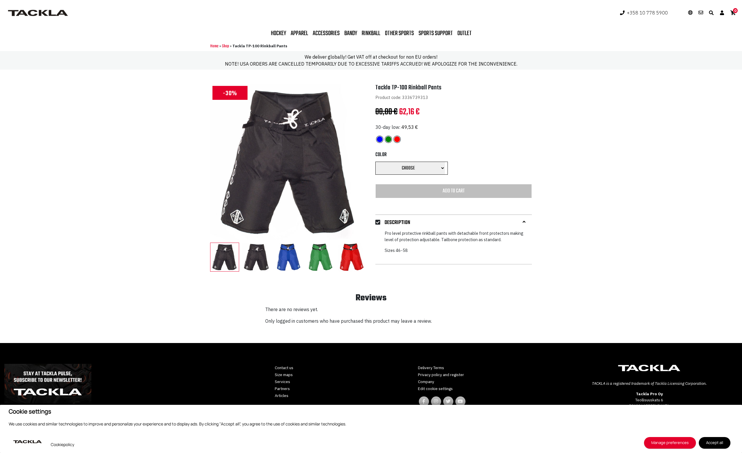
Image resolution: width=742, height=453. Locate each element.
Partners (282, 388)
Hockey (278, 33)
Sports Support (436, 33)
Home (214, 46)
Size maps (284, 374)
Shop (225, 46)
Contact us (284, 367)
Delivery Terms (431, 367)
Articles (281, 395)
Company (426, 381)
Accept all (714, 442)
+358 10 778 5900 (647, 13)
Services (282, 381)
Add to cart (454, 191)
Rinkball (371, 33)
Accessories (326, 33)
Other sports (399, 33)
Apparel (299, 33)
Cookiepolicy (62, 444)
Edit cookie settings (435, 388)
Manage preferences (670, 442)
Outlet (464, 33)
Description (397, 223)
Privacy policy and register (441, 374)
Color (381, 155)
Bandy (350, 33)
